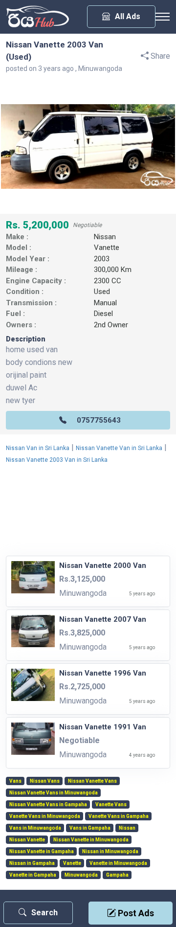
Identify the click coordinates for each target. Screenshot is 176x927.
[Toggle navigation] (162, 16)
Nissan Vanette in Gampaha (41, 851)
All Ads (127, 16)
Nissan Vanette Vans (92, 781)
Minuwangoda (81, 875)
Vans (15, 781)
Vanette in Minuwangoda (118, 863)
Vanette (106, 247)
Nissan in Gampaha (32, 863)
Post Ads (135, 913)
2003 (102, 258)
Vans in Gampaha (89, 828)
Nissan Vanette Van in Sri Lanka (119, 448)
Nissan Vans (45, 781)
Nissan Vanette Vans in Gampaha (48, 804)
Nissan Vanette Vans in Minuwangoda (53, 793)
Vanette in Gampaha (32, 875)
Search (44, 912)
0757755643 (99, 420)
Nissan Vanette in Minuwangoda (91, 839)
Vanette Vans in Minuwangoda (44, 816)
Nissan (105, 236)
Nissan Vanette (27, 839)
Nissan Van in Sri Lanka (37, 448)
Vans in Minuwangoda (35, 828)
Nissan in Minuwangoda (110, 851)
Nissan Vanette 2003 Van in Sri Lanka (57, 459)
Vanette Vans (111, 804)
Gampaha (117, 875)
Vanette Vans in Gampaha (118, 816)
